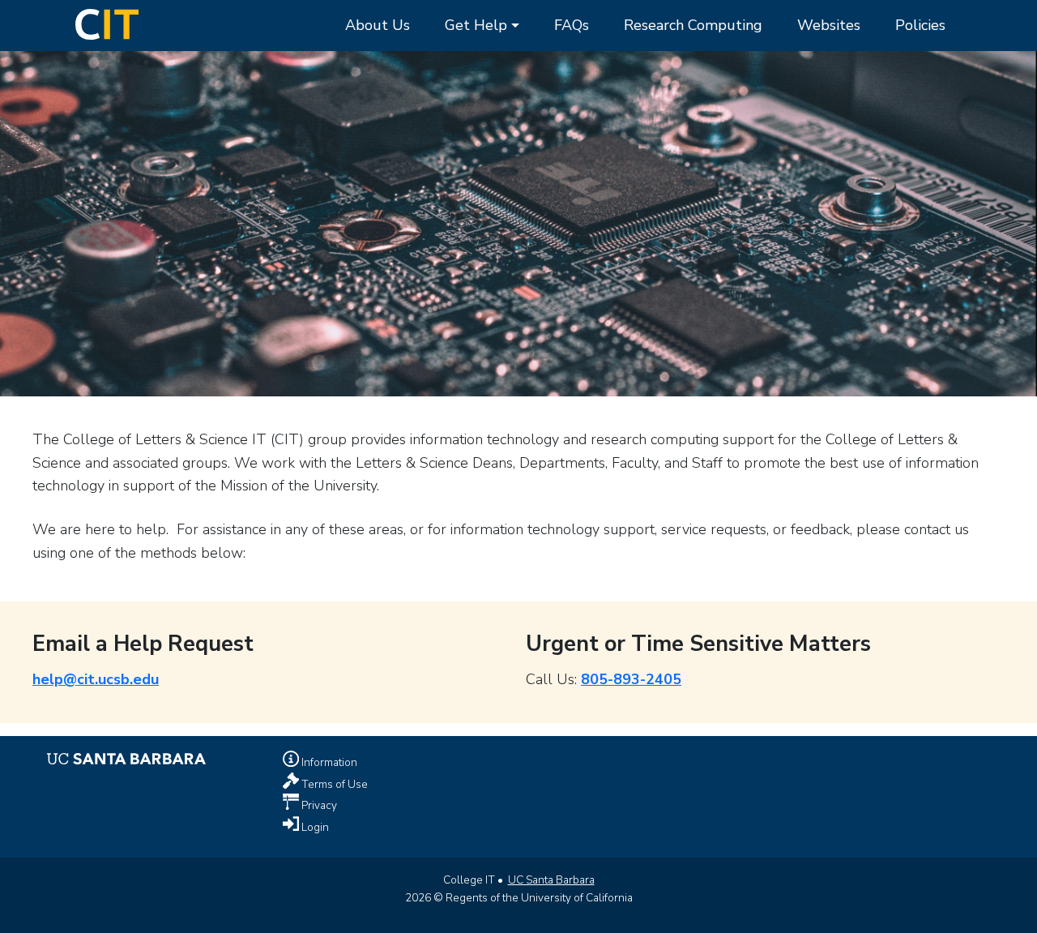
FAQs (571, 25)
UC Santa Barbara (551, 880)
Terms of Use (333, 783)
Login (314, 827)
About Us (377, 25)
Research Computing (693, 25)
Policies (920, 25)
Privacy (318, 805)
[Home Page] (107, 22)
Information (328, 761)
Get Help (476, 25)
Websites (828, 25)
